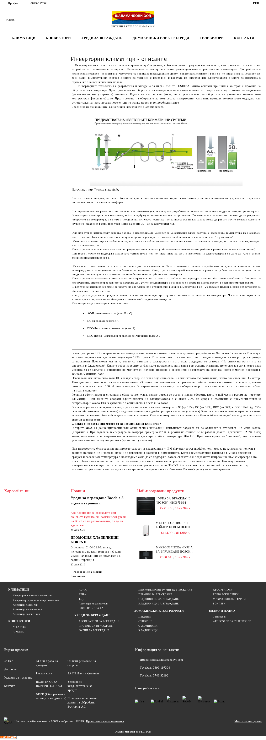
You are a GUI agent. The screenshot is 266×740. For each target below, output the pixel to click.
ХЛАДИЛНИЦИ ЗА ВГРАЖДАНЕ (158, 603)
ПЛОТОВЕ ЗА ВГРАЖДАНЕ (95, 625)
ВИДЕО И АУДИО (222, 610)
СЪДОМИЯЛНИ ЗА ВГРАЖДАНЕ (158, 599)
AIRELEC (18, 631)
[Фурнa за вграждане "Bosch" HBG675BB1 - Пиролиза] (146, 506)
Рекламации (44, 673)
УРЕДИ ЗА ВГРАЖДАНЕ (101, 38)
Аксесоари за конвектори (93, 603)
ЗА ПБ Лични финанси (83, 673)
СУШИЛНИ (145, 621)
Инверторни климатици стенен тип (32, 595)
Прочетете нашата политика (105, 721)
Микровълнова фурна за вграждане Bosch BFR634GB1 (174, 550)
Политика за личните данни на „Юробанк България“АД (82, 702)
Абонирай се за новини (88, 571)
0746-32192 (160, 675)
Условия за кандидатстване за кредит (80, 686)
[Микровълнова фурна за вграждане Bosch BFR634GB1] (146, 555)
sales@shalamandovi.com (166, 659)
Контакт (9, 685)
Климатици (23, 38)
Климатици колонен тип (26, 614)
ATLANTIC (19, 627)
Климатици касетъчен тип (27, 609)
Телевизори (212, 38)
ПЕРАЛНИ (144, 616)
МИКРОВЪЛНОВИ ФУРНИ (229, 599)
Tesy (81, 599)
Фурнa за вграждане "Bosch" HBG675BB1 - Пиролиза (173, 501)
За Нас (8, 661)
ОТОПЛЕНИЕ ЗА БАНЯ (93, 608)
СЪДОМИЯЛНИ (148, 625)
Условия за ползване (18, 677)
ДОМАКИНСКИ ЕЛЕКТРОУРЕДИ (161, 38)
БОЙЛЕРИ (219, 603)
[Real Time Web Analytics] (8, 737)
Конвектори (58, 38)
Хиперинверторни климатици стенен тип (36, 600)
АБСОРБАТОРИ (222, 589)
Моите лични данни (248, 721)
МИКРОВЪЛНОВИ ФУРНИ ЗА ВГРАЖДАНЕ (165, 589)
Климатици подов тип (25, 604)
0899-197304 (39, 3)
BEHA (82, 594)
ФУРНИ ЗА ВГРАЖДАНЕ (94, 630)
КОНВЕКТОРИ (19, 621)
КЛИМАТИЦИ (18, 589)
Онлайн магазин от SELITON (133, 731)
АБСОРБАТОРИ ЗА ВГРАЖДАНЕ (99, 621)
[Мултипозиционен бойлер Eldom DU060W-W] (146, 530)
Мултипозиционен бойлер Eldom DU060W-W (175, 525)
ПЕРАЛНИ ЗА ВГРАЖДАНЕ (155, 594)
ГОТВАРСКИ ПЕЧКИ (226, 594)
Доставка (10, 669)
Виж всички (78, 576)
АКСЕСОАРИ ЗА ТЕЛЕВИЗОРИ (232, 621)
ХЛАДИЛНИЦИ (148, 630)
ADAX (83, 589)
